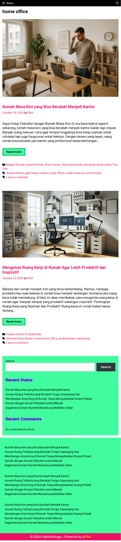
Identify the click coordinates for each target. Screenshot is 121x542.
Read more (15, 153)
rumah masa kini (75, 173)
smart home (94, 173)
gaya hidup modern (36, 173)
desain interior (15, 173)
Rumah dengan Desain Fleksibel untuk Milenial (34, 403)
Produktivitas (33, 334)
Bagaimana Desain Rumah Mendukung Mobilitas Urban (39, 407)
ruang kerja (83, 338)
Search (10, 361)
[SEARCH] (117, 3)
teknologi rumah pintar (97, 164)
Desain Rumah (35, 164)
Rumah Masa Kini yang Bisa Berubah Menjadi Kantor (48, 107)
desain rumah (33, 338)
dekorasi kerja (15, 338)
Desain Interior (15, 334)
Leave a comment (17, 177)
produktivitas (67, 338)
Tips (115, 164)
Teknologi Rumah (72, 164)
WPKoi (86, 537)
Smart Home (52, 164)
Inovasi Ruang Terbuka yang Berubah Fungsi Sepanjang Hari (43, 394)
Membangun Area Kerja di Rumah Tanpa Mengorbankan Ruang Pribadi (49, 398)
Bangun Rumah (15, 164)
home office (56, 173)
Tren (5, 168)
